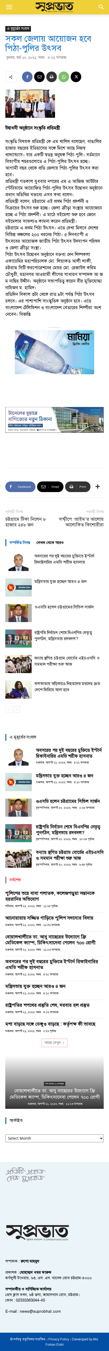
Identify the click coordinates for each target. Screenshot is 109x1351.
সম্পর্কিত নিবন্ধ (20, 542)
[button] (9, 7)
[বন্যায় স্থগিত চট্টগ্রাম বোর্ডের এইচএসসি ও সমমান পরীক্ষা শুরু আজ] (18, 664)
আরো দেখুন (52, 1042)
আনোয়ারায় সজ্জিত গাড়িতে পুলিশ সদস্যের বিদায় (49, 918)
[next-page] (17, 709)
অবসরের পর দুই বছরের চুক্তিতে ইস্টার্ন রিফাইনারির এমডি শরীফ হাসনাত (69, 753)
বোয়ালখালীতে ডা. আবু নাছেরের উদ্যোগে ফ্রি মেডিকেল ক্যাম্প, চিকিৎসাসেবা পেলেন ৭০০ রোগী (50, 940)
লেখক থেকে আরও (50, 542)
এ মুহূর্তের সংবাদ (18, 28)
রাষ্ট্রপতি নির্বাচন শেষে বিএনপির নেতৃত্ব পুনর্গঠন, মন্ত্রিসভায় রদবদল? (68, 830)
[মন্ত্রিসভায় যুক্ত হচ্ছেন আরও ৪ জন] (18, 587)
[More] (97, 486)
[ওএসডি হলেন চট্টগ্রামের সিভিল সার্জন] (18, 613)
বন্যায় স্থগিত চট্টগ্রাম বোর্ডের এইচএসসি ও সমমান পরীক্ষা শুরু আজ (70, 855)
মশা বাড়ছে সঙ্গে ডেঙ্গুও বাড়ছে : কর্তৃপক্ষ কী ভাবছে (50, 1024)
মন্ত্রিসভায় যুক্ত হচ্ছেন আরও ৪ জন (60, 581)
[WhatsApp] (63, 77)
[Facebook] (27, 77)
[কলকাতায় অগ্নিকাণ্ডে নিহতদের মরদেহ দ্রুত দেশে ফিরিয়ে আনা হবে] (18, 690)
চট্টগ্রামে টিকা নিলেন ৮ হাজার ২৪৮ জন (25, 522)
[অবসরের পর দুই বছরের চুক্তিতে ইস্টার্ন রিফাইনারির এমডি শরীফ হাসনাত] (18, 562)
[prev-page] (8, 709)
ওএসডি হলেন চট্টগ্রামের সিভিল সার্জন (64, 607)
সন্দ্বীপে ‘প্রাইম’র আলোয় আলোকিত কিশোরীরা (81, 522)
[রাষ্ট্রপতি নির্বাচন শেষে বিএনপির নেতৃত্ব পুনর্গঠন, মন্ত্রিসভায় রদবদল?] (18, 639)
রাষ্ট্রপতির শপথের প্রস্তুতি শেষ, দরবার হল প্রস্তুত (47, 1005)
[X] (76, 77)
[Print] (51, 77)
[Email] (39, 77)
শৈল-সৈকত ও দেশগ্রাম (54, 1083)
